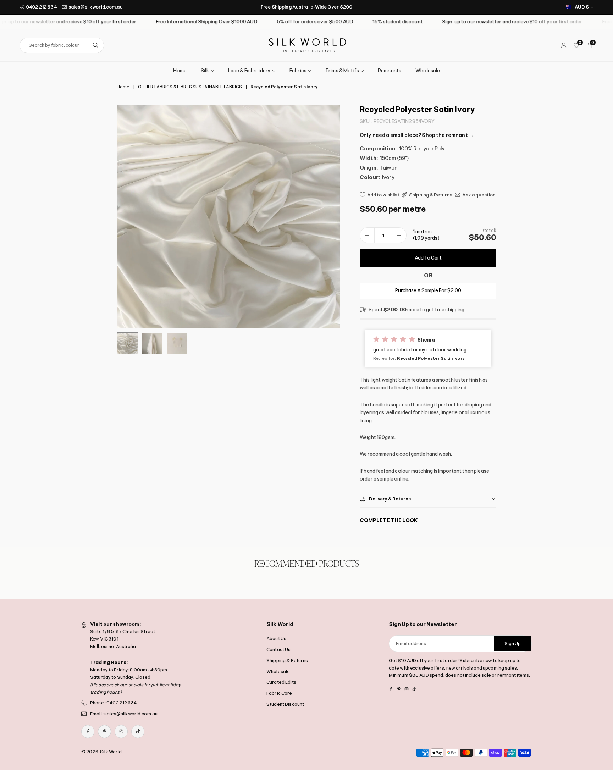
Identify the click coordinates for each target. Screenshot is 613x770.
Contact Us (278, 649)
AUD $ (582, 7)
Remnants (389, 71)
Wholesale (427, 71)
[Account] (563, 45)
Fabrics (297, 71)
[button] (322, 216)
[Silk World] (307, 45)
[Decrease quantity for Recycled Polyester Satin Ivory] (367, 235)
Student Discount (285, 704)
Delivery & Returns (390, 498)
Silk (205, 71)
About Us (276, 638)
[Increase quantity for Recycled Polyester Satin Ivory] (399, 235)
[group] (228, 216)
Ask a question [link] (479, 194)
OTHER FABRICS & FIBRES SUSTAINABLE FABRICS (190, 86)
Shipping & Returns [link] (431, 194)
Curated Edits (281, 682)
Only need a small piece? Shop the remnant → (417, 135)
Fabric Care (279, 693)
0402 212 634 (41, 7)
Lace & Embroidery (249, 71)
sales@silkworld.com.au (95, 7)
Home (180, 71)
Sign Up (512, 643)
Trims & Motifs (342, 71)
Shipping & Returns (287, 660)
